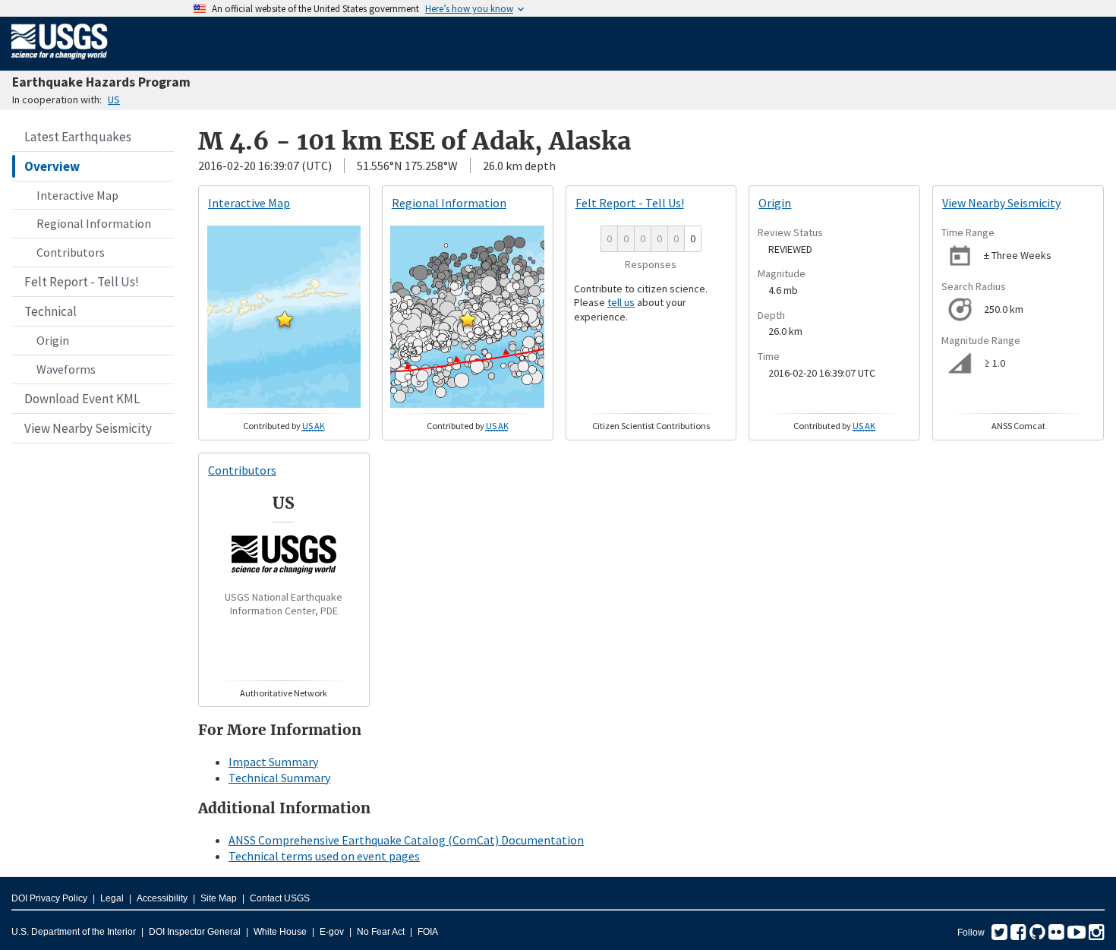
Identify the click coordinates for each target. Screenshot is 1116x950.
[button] (285, 319)
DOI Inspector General (195, 931)
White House (280, 931)
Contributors (70, 252)
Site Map (218, 898)
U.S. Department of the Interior (73, 931)
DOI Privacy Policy (49, 898)
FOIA (428, 931)
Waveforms (66, 369)
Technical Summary (279, 777)
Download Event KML (82, 398)
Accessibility (162, 898)
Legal (112, 898)
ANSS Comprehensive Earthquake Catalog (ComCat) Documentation (406, 839)
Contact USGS (280, 898)
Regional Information (93, 223)
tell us (621, 302)
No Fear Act (381, 931)
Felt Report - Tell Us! (81, 281)
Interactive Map (77, 195)
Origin (52, 340)
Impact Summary (273, 761)
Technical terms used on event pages (324, 855)
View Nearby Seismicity (88, 428)
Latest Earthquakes (77, 136)
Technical (50, 311)
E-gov (332, 931)
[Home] (59, 62)
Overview (52, 166)
